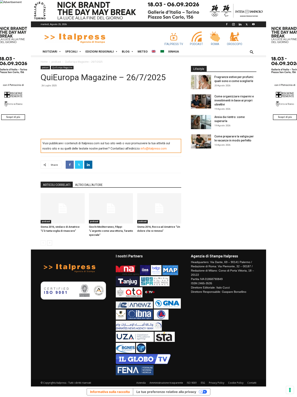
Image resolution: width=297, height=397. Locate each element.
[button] (251, 53)
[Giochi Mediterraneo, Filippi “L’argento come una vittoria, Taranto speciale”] (111, 208)
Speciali (71, 51)
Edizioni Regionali (99, 51)
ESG (203, 382)
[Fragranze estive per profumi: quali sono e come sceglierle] (201, 82)
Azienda (141, 382)
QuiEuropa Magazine (62, 67)
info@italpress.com (154, 148)
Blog (126, 51)
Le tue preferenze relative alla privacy (166, 392)
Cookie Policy (235, 382)
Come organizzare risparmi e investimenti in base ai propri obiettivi (234, 100)
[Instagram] (233, 24)
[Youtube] (253, 24)
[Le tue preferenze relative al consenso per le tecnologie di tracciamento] (290, 390)
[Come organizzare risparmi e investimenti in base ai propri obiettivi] (201, 101)
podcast (56, 61)
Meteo (143, 51)
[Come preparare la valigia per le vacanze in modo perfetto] (201, 141)
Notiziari (50, 51)
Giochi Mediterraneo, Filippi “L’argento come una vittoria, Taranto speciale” (111, 230)
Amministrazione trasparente (166, 382)
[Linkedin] (240, 24)
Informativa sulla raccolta (110, 392)
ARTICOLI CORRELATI (56, 184)
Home (44, 61)
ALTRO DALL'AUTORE (89, 184)
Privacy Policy (216, 382)
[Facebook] (227, 24)
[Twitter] (247, 24)
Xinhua (173, 51)
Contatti (251, 382)
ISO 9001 (192, 382)
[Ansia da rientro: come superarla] (201, 122)
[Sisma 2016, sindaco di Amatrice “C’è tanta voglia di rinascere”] (63, 208)
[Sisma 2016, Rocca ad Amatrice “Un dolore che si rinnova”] (159, 208)
